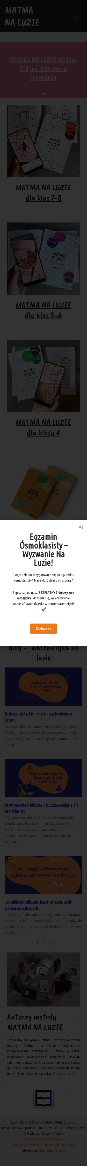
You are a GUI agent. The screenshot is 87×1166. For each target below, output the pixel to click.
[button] (80, 527)
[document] (43, 583)
